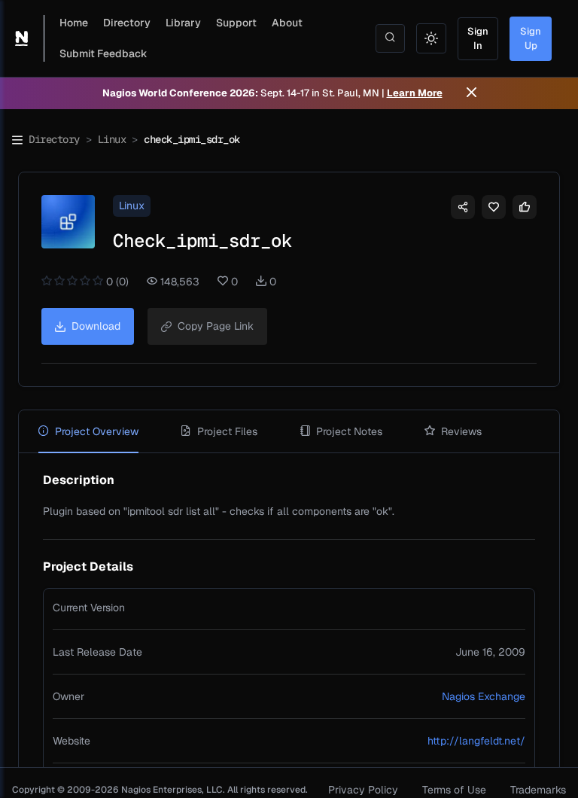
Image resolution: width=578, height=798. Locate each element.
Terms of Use (454, 789)
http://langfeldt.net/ (476, 741)
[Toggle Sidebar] (17, 140)
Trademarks (538, 789)
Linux (112, 139)
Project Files (227, 431)
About (287, 22)
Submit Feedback (103, 53)
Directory (127, 22)
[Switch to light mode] (431, 38)
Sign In (477, 39)
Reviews (461, 431)
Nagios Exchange (483, 696)
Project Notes (349, 431)
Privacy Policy (363, 789)
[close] (471, 93)
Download (95, 326)
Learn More (415, 93)
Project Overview (96, 431)
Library (183, 22)
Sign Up (530, 39)
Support (236, 22)
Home (73, 22)
